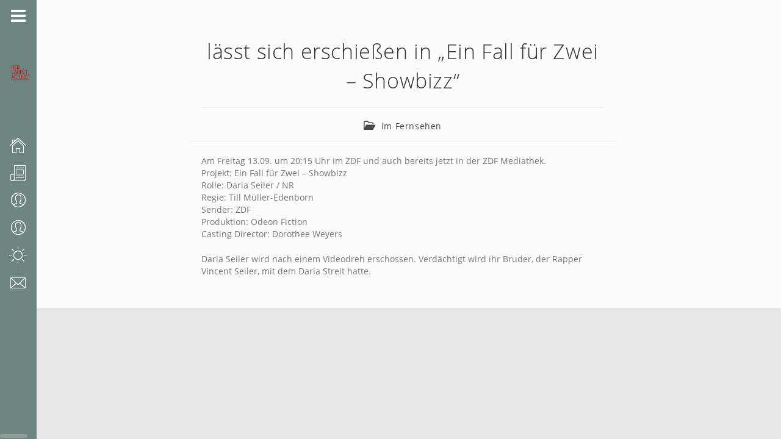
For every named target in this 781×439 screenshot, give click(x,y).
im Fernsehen (411, 126)
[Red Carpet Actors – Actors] (29, 227)
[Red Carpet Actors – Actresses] (29, 200)
